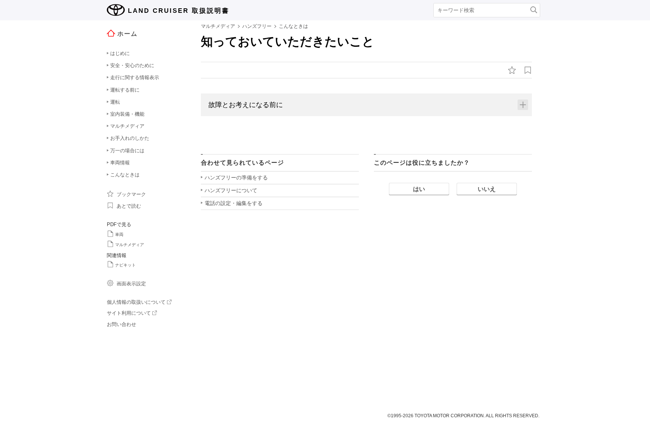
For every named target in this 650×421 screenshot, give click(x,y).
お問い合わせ (121, 324)
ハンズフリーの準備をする (236, 178)
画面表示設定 (131, 283)
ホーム (127, 34)
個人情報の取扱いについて (136, 302)
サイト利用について (129, 313)
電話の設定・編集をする (234, 203)
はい (419, 189)
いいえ (487, 189)
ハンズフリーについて (231, 190)
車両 (119, 234)
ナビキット (125, 265)
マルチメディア (129, 244)
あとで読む (129, 206)
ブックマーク (131, 194)
